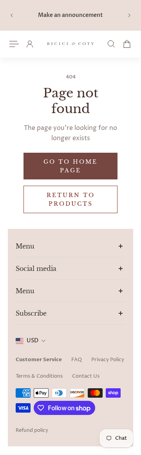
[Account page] (30, 44)
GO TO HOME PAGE (70, 166)
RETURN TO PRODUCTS (71, 199)
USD (32, 340)
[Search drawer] (111, 44)
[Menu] (14, 44)
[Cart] (127, 44)
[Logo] (70, 44)
